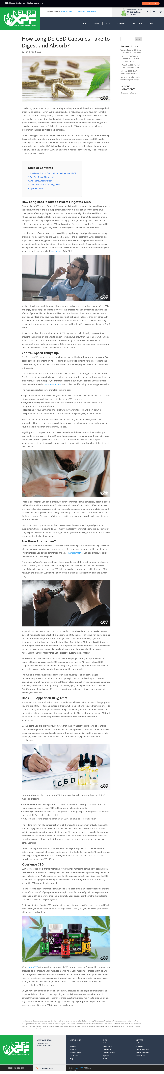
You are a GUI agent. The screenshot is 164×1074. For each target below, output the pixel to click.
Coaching (73, 1046)
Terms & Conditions (142, 1052)
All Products (107, 1043)
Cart (152, 24)
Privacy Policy (140, 1056)
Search (138, 39)
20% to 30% (55, 251)
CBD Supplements (109, 1052)
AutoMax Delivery (76, 1052)
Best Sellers (106, 1059)
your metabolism (53, 384)
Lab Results (74, 1056)
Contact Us (152, 3)
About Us (121, 24)
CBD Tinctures (107, 1046)
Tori (26, 51)
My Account (138, 24)
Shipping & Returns (142, 1049)
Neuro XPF (33, 967)
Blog (108, 24)
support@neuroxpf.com (45, 1045)
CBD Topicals (107, 1049)
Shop (96, 24)
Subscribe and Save (35, 3)
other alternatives (74, 552)
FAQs (72, 1059)
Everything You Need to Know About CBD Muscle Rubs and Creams (129, 58)
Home (85, 24)
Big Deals (106, 1056)
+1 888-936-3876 (66, 12)
